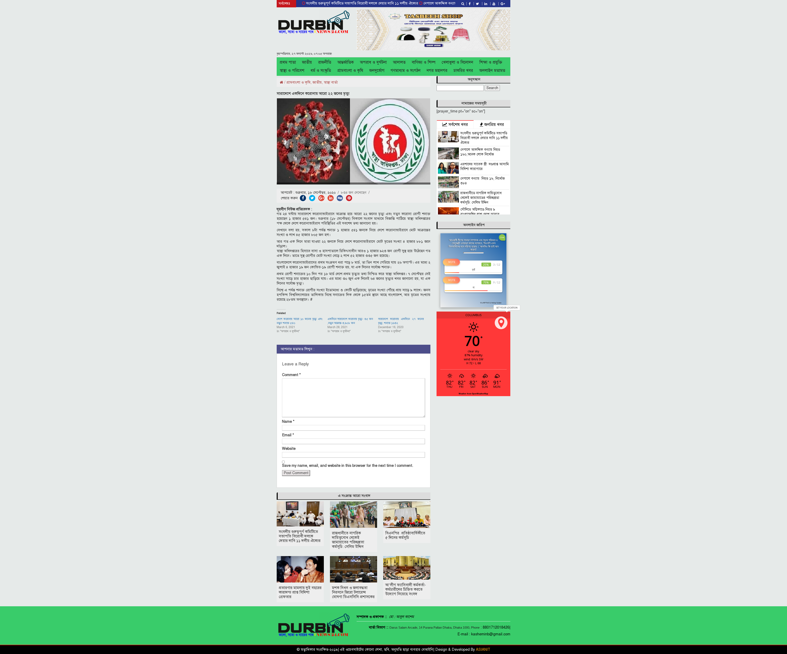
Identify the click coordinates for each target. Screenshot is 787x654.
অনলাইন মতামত (492, 70)
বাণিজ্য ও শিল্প (424, 62)
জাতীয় (307, 62)
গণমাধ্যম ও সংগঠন (406, 70)
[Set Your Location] (501, 323)
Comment (291, 375)
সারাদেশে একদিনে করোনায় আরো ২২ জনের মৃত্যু (313, 93)
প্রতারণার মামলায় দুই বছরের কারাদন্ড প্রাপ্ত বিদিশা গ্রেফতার (300, 592)
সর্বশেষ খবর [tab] (457, 124)
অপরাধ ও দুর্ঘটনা (373, 62)
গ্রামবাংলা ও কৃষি (350, 70)
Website (289, 448)
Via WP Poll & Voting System (490, 303)
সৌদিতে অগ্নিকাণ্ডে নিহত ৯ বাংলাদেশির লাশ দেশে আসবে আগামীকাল (479, 214)
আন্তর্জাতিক (345, 62)
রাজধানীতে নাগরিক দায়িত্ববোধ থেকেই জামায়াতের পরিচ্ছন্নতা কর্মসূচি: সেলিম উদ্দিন (348, 540)
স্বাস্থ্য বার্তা (331, 82)
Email (288, 435)
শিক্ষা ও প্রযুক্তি (490, 62)
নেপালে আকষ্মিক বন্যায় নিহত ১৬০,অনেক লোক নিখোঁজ (433, 3)
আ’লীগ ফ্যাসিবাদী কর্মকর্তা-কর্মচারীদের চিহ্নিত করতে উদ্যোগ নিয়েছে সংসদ (405, 589)
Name (288, 421)
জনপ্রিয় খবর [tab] (493, 124)
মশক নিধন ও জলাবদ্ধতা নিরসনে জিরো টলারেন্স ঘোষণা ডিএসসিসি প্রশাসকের (353, 592)
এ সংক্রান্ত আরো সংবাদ (354, 495)
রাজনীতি (324, 62)
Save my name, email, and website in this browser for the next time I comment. (347, 465)
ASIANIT (483, 649)
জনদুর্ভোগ (376, 70)
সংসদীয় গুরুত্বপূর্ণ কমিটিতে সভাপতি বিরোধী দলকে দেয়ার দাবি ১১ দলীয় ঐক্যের (333, 3)
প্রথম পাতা (288, 62)
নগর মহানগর (437, 70)
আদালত (399, 62)
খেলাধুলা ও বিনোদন (457, 62)
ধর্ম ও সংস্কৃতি (320, 70)
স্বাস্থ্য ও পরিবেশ (292, 70)
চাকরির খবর (463, 70)
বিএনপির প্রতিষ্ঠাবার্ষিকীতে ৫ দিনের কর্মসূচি (405, 535)
